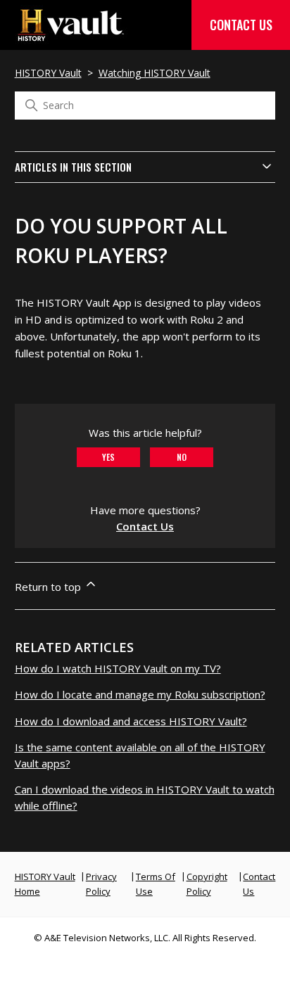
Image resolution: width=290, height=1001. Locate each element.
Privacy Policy (101, 884)
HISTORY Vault (48, 72)
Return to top (49, 587)
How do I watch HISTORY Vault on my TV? (118, 668)
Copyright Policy (207, 884)
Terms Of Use (155, 884)
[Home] (71, 37)
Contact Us (241, 24)
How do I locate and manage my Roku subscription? (140, 694)
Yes (108, 457)
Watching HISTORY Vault (154, 72)
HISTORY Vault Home (45, 884)
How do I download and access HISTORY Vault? (131, 721)
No (182, 457)
